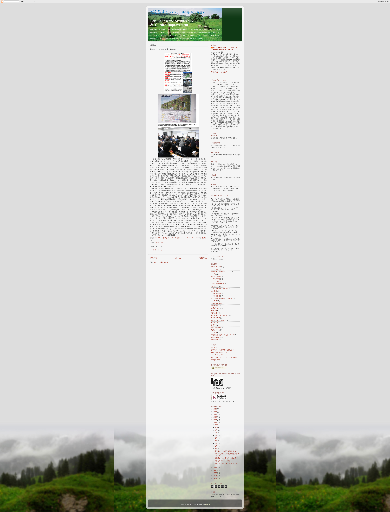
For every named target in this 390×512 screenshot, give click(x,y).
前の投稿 (203, 258)
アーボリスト (215, 269)
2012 (215, 467)
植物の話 (214, 310)
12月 (217, 425)
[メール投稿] (151, 240)
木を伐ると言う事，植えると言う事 (222, 335)
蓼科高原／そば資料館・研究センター (223, 350)
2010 (215, 473)
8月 (216, 430)
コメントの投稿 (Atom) (160, 262)
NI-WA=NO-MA (216, 267)
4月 (216, 441)
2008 (215, 478)
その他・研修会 (216, 276)
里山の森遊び (215, 337)
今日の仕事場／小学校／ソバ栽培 (222, 298)
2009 (215, 475)
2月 (216, 446)
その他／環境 (159, 242)
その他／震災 (215, 281)
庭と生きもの (215, 318)
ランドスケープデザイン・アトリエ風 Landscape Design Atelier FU (225, 48)
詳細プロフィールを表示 (219, 72)
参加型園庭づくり (217, 303)
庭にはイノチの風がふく (219, 320)
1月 (216, 449)
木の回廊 (214, 332)
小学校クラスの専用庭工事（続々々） (227, 451)
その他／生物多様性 (217, 284)
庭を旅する (214, 322)
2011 (215, 470)
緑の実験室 (214, 339)
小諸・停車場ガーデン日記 (219, 352)
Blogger (207, 504)
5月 (216, 438)
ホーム (178, 258)
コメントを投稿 (157, 250)
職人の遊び (214, 313)
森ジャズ (214, 347)
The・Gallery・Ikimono (218, 355)
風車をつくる (215, 330)
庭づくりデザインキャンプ (219, 315)
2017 (215, 412)
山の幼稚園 (214, 305)
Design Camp (215, 360)
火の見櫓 (214, 291)
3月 (216, 443)
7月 (216, 433)
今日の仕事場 (215, 296)
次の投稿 (154, 258)
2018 (215, 409)
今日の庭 (214, 301)
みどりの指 (214, 286)
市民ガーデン (215, 308)
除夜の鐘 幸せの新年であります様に (227, 463)
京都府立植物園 (216, 293)
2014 (215, 420)
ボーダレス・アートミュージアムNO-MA (224, 357)
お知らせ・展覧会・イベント (220, 271)
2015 (215, 417)
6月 (216, 435)
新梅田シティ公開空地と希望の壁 (225, 458)
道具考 (213, 325)
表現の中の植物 (216, 327)
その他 (213, 274)
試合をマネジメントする (222, 461)
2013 (215, 422)
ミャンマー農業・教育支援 (219, 288)
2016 (215, 414)
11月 (216, 427)
